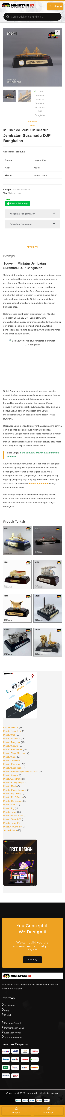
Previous (32, 121)
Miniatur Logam (15, 193)
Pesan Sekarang (19, 203)
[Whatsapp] (48, 1108)
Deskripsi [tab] (32, 247)
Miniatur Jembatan (21, 189)
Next (32, 125)
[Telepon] (16, 1108)
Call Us (31, 959)
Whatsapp (48, 1112)
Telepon (16, 1112)
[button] (57, 32)
